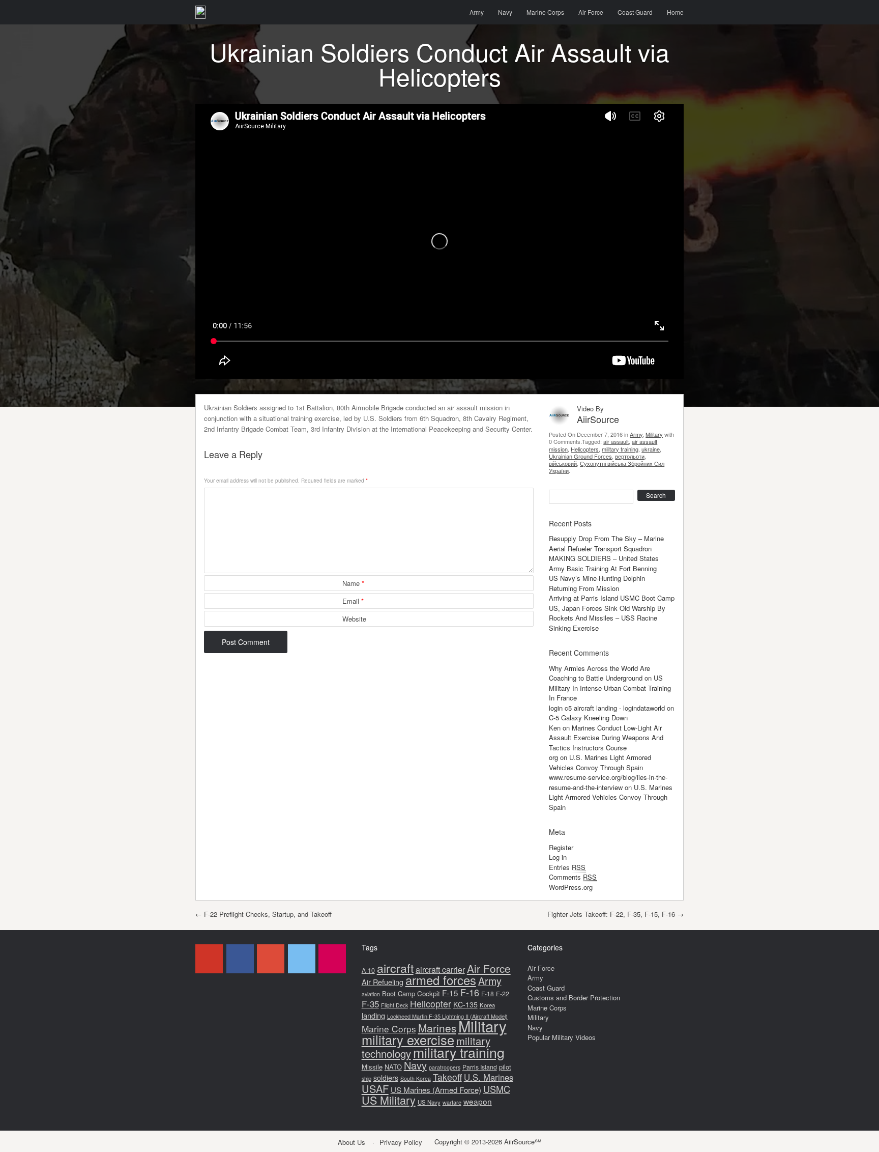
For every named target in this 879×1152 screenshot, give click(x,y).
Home (675, 12)
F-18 (487, 993)
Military (654, 434)
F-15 (450, 992)
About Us (351, 1142)
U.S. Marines (488, 1077)
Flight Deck (394, 1005)
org (553, 757)
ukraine (650, 449)
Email (353, 601)
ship (366, 1078)
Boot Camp (398, 993)
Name (353, 583)
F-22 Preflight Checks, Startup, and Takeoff (263, 914)
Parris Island (479, 1066)
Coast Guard (635, 12)
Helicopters (585, 449)
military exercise (408, 1039)
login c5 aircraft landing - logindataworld (607, 708)
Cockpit (428, 993)
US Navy (429, 1102)
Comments (573, 877)
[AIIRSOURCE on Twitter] (301, 958)
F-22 (502, 993)
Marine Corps (545, 12)
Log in (558, 857)
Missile (372, 1067)
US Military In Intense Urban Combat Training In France (610, 688)
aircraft (395, 967)
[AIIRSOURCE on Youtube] (209, 958)
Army (477, 12)
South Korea (415, 1078)
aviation (371, 994)
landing (373, 1015)
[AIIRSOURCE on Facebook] (240, 958)
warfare (452, 1102)
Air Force (590, 12)
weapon (477, 1101)
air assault (616, 441)
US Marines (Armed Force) (436, 1089)
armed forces (440, 980)
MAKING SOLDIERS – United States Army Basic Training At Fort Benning (604, 563)
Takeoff (447, 1077)
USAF (375, 1088)
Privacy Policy (400, 1142)
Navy (505, 12)
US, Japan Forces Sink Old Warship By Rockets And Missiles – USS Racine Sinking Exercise (607, 618)
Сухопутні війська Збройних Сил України (606, 466)
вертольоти (629, 456)
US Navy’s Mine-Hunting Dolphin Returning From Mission (597, 583)
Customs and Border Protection (574, 997)
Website (354, 618)
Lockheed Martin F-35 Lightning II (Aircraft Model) (447, 1016)
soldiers (385, 1078)
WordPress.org (571, 887)
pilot (505, 1067)
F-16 (469, 992)
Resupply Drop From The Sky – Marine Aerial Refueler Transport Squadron (606, 543)
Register (561, 847)
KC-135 (465, 1004)
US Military (389, 1100)
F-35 (370, 1003)
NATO (393, 1067)
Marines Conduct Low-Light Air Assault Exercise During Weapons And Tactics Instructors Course (606, 737)
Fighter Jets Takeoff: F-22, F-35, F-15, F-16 (615, 914)
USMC (496, 1088)
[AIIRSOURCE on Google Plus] (270, 958)
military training (620, 449)
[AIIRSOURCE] (200, 12)
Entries (567, 867)
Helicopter (430, 1003)
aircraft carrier (440, 969)
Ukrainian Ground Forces (580, 456)
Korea (487, 1005)
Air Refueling (382, 981)
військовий (563, 463)
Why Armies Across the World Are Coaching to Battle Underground (599, 673)
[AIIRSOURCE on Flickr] (332, 958)
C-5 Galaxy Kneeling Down (588, 717)
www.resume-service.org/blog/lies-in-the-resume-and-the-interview (608, 782)
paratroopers (444, 1067)
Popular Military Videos (562, 1037)
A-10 (368, 970)
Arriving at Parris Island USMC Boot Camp (612, 598)
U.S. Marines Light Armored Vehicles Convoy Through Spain (600, 762)
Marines (437, 1027)
